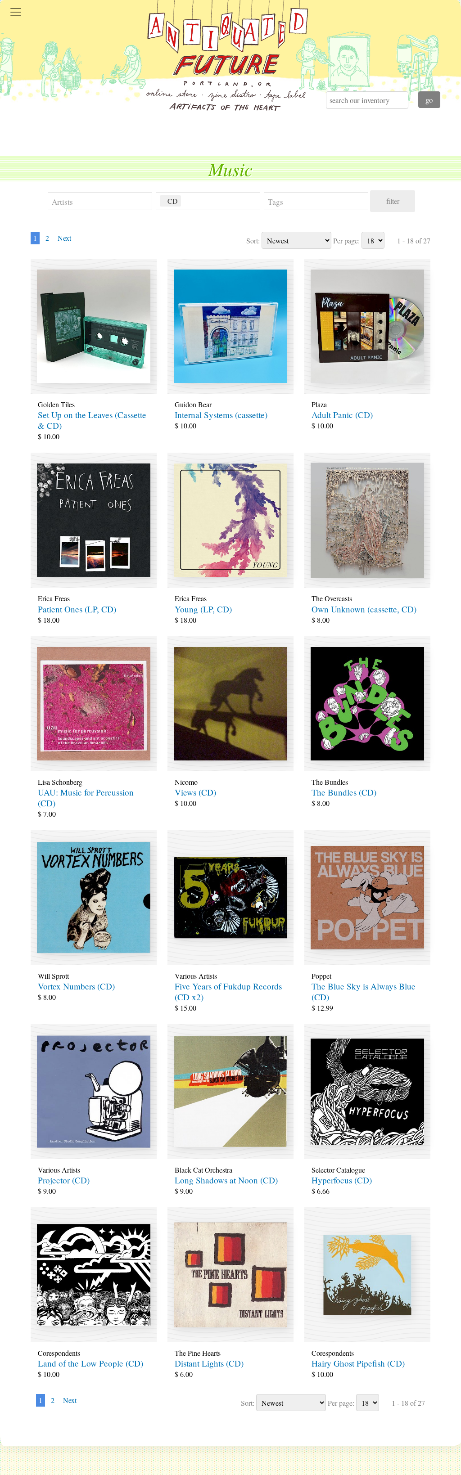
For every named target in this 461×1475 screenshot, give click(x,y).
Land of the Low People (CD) (90, 1363)
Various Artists (196, 975)
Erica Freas (54, 598)
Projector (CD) (64, 1180)
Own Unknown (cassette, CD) (364, 609)
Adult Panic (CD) (342, 414)
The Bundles (330, 782)
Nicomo (186, 782)
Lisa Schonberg (60, 782)
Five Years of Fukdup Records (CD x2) (228, 991)
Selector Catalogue (338, 1169)
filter (392, 201)
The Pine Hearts (198, 1353)
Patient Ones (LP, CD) (77, 609)
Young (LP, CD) (203, 609)
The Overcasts (332, 598)
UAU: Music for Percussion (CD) (86, 798)
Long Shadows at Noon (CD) (226, 1180)
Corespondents (59, 1353)
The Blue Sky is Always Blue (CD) (364, 991)
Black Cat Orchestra (203, 1169)
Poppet (321, 975)
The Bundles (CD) (344, 792)
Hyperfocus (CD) (342, 1180)
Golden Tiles (56, 404)
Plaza (319, 404)
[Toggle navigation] (16, 12)
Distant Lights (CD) (209, 1363)
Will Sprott (53, 975)
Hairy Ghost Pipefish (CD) (358, 1363)
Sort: (253, 240)
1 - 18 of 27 (413, 240)
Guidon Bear (193, 404)
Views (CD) (195, 792)
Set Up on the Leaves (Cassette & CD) (92, 420)
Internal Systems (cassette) (221, 414)
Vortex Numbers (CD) (76, 986)
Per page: (346, 240)
